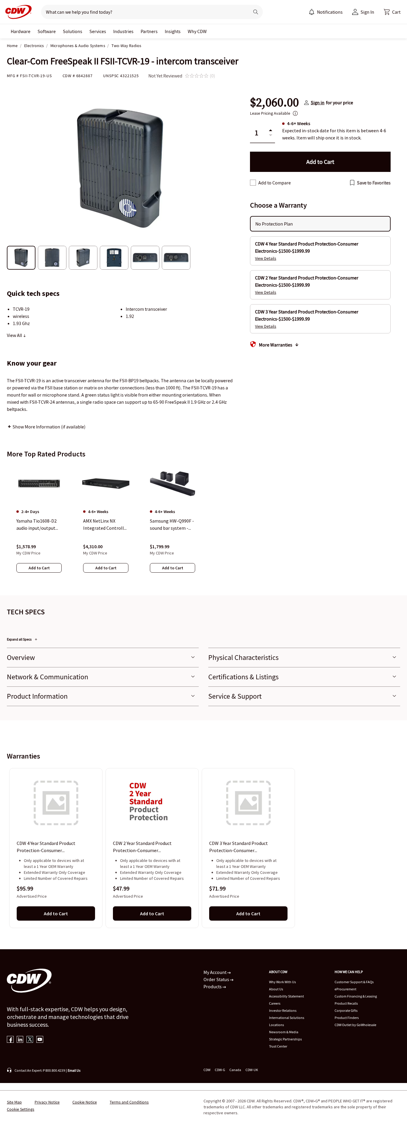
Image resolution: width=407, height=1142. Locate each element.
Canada (235, 1070)
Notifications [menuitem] (330, 12)
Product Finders (347, 1017)
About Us (276, 989)
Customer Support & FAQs (354, 982)
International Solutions (286, 1017)
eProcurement (345, 989)
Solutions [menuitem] (72, 31)
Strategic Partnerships (285, 1039)
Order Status (217, 979)
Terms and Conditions (129, 1102)
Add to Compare (274, 183)
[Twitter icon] (30, 1040)
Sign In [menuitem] (367, 12)
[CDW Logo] (17, 12)
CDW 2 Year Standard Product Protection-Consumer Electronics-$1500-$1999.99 (142, 847)
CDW (207, 1070)
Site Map (14, 1102)
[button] (392, 12)
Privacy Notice (47, 1102)
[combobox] (143, 12)
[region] (203, 524)
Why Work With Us (282, 982)
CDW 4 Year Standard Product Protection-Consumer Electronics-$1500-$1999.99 (46, 847)
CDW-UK (252, 1070)
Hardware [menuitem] (20, 31)
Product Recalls (346, 1003)
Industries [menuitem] (123, 31)
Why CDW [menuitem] (197, 31)
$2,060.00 (274, 102)
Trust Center (278, 1046)
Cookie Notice (84, 1102)
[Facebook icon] (10, 1040)
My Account (215, 972)
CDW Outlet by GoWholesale (355, 1025)
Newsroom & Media (283, 1032)
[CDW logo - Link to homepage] (17, 12)
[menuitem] (312, 12)
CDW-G (220, 1070)
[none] (20, 31)
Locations (276, 1025)
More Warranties (275, 345)
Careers (274, 1003)
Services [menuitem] (97, 31)
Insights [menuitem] (173, 31)
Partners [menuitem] (149, 31)
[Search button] (255, 12)
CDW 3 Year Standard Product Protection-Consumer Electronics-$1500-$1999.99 (238, 847)
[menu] (325, 12)
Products (213, 986)
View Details (265, 258)
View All (15, 335)
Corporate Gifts (346, 1010)
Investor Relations (282, 1010)
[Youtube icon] (39, 1040)
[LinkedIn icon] (20, 1040)
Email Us (74, 1070)
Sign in (317, 102)
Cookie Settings (20, 1109)
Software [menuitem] (47, 31)
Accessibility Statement (286, 996)
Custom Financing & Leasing (356, 996)
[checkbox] (253, 183)
